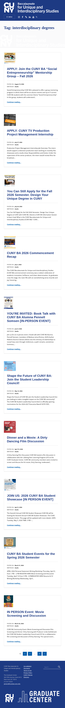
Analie (17, 86)
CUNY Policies (28, 675)
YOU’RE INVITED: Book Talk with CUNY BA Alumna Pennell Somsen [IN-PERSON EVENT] (31, 317)
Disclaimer (27, 668)
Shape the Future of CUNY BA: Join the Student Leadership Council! (29, 379)
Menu (10, 17)
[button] (36, 17)
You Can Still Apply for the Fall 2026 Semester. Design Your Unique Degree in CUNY (29, 195)
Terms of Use (28, 670)
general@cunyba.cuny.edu (12, 684)
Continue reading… (14, 102)
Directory (26, 677)
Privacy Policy (28, 673)
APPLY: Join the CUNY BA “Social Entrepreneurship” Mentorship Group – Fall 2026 (32, 72)
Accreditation (27, 666)
